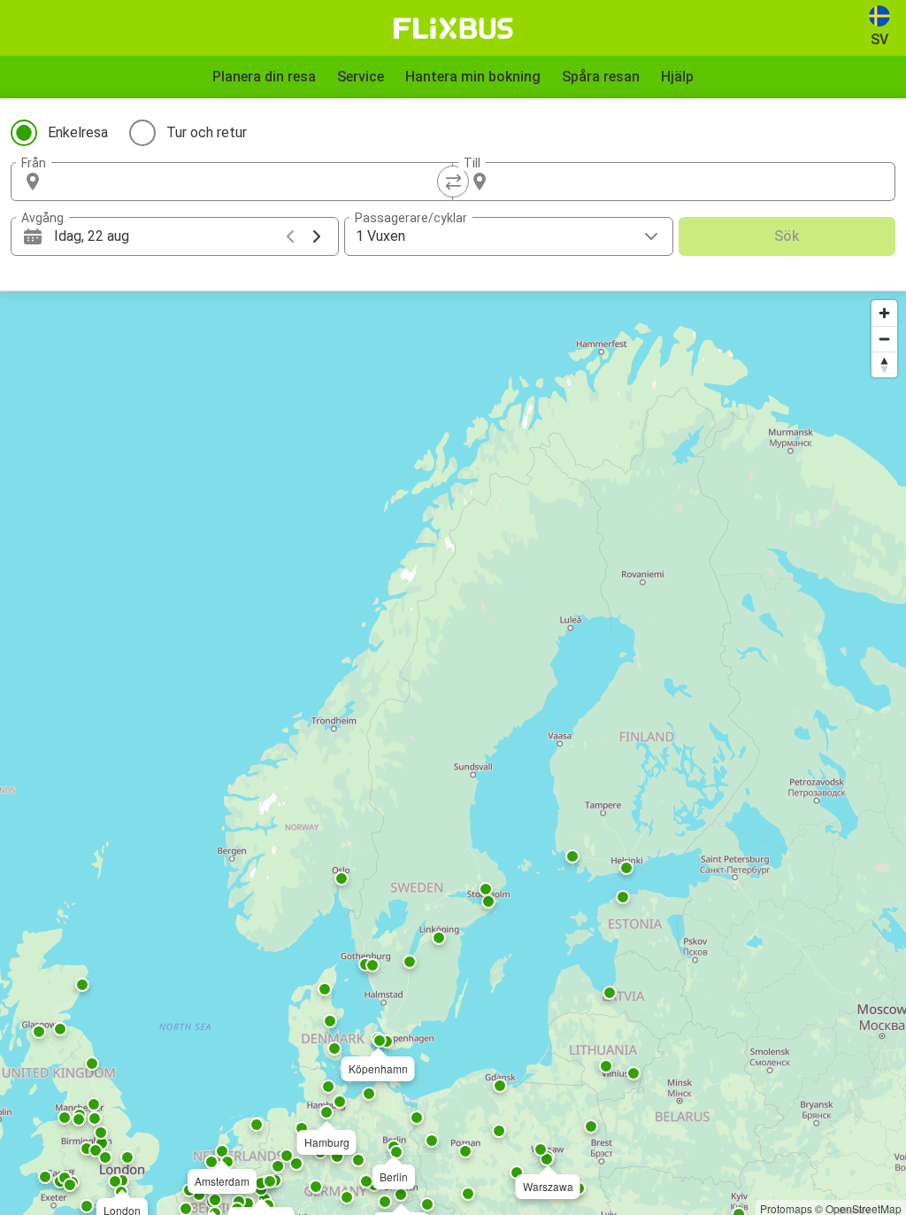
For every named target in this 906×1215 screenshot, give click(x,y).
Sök (786, 236)
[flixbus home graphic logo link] (453, 28)
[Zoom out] (884, 339)
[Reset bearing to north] (884, 364)
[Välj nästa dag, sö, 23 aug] (316, 236)
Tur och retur (206, 132)
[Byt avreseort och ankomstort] (453, 181)
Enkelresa (78, 132)
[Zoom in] (884, 313)
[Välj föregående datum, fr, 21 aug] (290, 236)
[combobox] (247, 181)
